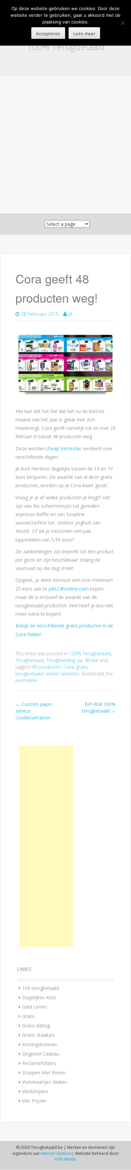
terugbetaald (29, 673)
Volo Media (65, 1159)
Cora (68, 667)
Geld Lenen (34, 1007)
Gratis (28, 1016)
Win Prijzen (34, 1101)
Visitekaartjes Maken (44, 1082)
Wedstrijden (35, 1091)
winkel (52, 673)
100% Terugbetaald (65, 47)
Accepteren (48, 33)
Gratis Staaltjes (38, 1035)
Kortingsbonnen (39, 1044)
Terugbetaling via (64, 660)
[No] (122, 22)
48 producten (46, 667)
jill (70, 314)
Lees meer (84, 33)
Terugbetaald (29, 660)
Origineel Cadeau (40, 1054)
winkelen (70, 673)
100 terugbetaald (40, 988)
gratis (82, 667)
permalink (26, 680)
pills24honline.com (69, 589)
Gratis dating (36, 1025)
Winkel (91, 660)
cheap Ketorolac (64, 448)
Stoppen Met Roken (44, 1072)
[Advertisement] (65, 144)
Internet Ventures (57, 1153)
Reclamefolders (39, 1063)
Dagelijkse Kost (39, 997)
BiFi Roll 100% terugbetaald (99, 707)
